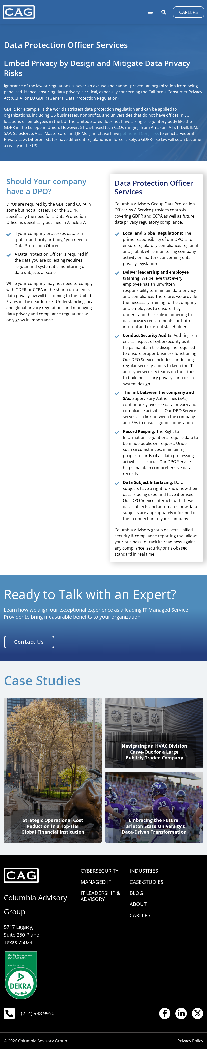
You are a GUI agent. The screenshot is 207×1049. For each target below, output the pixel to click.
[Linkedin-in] (181, 1013)
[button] (150, 12)
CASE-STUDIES (146, 881)
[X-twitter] (197, 1013)
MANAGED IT (96, 881)
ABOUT (138, 904)
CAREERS (140, 915)
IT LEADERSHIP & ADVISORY (100, 896)
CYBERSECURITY (99, 870)
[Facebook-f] (164, 1013)
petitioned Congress (139, 133)
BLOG (136, 893)
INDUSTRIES (144, 870)
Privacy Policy (190, 1041)
